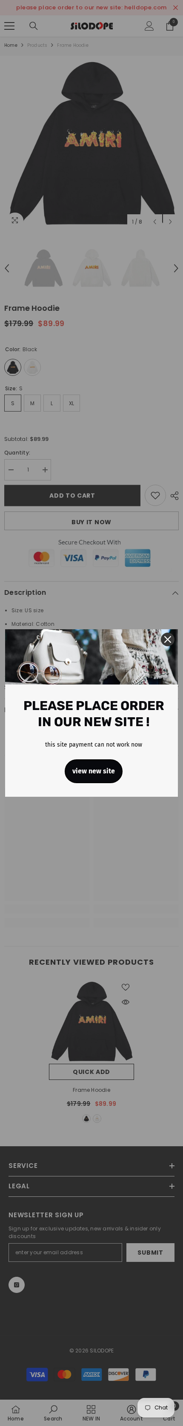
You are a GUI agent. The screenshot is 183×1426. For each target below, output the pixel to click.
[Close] (167, 639)
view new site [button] (93, 771)
